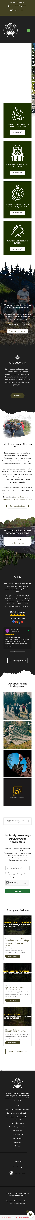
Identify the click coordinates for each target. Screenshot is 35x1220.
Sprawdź (17, 132)
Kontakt (17, 1146)
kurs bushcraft (14, 500)
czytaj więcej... (12, 956)
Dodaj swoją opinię (18, 660)
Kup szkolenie (17, 1138)
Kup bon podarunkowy (17, 541)
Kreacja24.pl (21, 1195)
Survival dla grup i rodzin (17, 1127)
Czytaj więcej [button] (9, 646)
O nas (18, 1105)
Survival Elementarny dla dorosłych (17, 1109)
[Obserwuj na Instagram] (17, 1167)
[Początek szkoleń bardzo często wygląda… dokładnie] (18, 763)
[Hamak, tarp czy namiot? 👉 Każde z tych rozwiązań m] (18, 735)
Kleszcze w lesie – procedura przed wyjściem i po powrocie (15, 1031)
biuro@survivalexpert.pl (18, 6)
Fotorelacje (17, 1142)
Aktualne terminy (17, 1134)
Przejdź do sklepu (17, 331)
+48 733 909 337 (18, 2)
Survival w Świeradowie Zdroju (33, 69)
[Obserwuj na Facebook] (13, 1167)
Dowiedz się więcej (17, 506)
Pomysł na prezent (18, 10)
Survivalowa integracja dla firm (17, 1113)
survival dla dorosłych (21, 497)
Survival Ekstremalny (17, 1123)
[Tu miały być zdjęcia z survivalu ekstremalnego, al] (18, 792)
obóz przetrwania (26, 500)
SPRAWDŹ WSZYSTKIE (17, 1051)
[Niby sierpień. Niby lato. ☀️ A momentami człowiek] (18, 706)
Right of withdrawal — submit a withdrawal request (17, 1217)
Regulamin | (10, 1201)
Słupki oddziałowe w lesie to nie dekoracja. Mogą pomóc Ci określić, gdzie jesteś (16, 987)
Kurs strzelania (17, 1131)
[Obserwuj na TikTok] (21, 1167)
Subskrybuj (17, 891)
